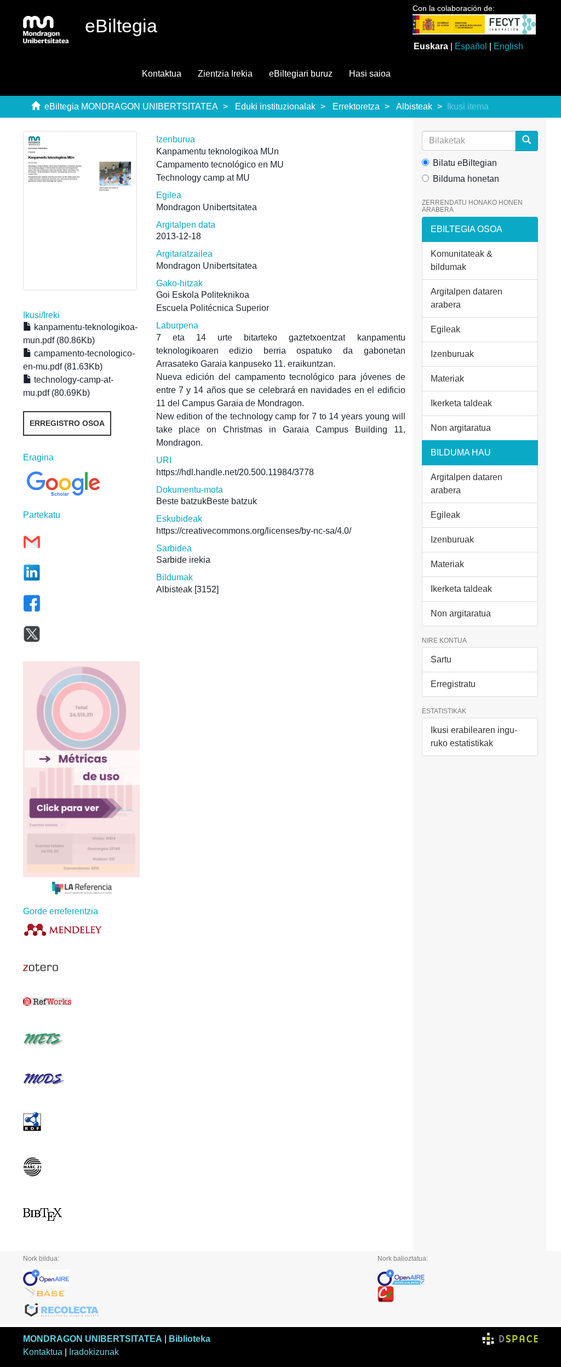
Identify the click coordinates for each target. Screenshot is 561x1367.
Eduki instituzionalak (275, 106)
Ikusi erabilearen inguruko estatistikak (474, 736)
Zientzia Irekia (225, 73)
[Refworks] (81, 1001)
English (508, 46)
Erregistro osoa (67, 423)
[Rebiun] (457, 1294)
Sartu (441, 659)
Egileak (445, 329)
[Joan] (526, 141)
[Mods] (81, 1079)
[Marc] (81, 1166)
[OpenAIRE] (192, 1278)
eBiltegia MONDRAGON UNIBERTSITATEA (131, 106)
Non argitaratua (461, 427)
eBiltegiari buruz (301, 73)
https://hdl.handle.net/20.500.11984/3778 (235, 472)
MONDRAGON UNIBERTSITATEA (92, 1338)
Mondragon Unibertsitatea (206, 207)
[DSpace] (510, 1339)
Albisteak (414, 106)
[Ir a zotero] (81, 967)
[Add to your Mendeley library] (81, 929)
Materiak (447, 378)
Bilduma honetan (466, 178)
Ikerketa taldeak (461, 403)
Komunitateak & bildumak (462, 260)
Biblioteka (189, 1338)
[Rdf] (81, 1121)
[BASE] (192, 1294)
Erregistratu (453, 684)
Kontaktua (161, 73)
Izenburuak (452, 354)
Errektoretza (356, 106)
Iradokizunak (94, 1352)
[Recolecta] (192, 1310)
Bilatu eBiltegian (465, 163)
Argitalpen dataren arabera (466, 298)
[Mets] (81, 1039)
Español (471, 46)
